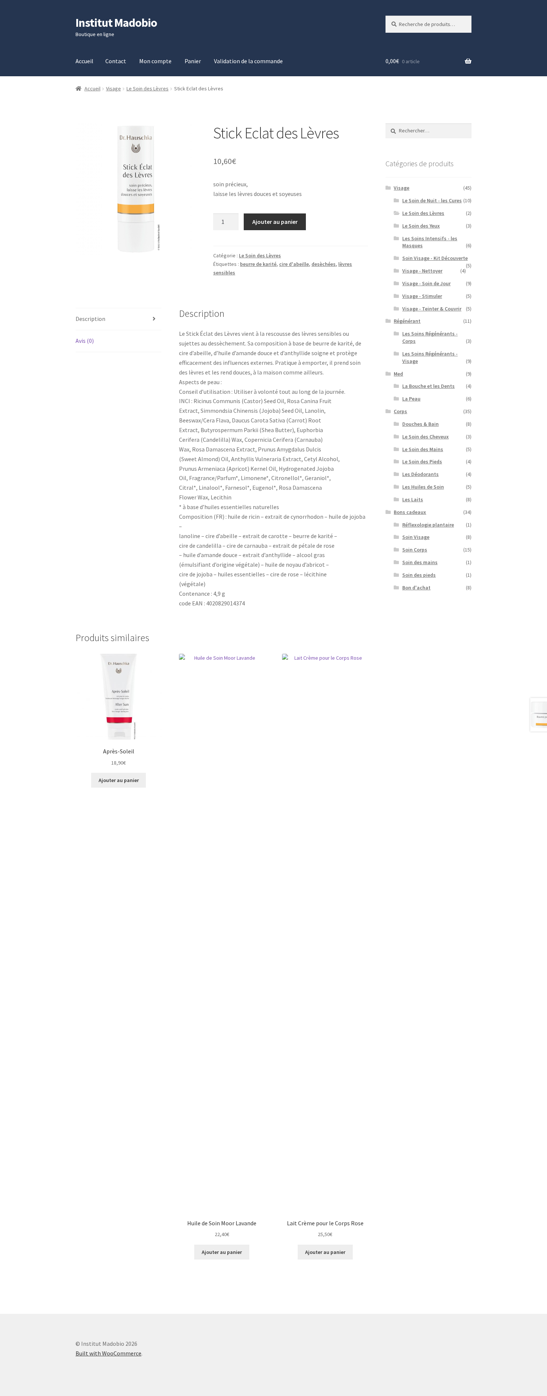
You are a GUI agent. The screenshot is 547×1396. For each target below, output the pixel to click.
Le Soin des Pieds (422, 461)
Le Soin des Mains (422, 449)
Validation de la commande (248, 61)
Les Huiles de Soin (423, 486)
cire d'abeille (294, 264)
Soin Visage (415, 537)
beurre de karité (258, 264)
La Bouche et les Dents (428, 386)
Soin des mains (420, 562)
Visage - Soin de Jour (426, 283)
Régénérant (407, 321)
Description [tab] (90, 318)
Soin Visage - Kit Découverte (435, 258)
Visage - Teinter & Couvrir (431, 308)
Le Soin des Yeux (421, 225)
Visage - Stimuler (422, 296)
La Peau (411, 398)
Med (398, 373)
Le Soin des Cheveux (425, 436)
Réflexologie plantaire (428, 524)
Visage (113, 88)
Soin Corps (414, 549)
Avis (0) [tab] (85, 340)
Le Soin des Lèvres (148, 88)
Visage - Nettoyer (422, 270)
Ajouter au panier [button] (119, 780)
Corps (400, 411)
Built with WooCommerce (108, 1353)
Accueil (84, 61)
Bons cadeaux (410, 512)
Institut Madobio (116, 22)
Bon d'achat (416, 587)
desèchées (323, 264)
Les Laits (412, 499)
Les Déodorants (420, 474)
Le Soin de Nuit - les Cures (432, 200)
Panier (193, 61)
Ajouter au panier (275, 221)
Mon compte (155, 61)
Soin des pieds (419, 575)
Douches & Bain (420, 424)
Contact (115, 61)
